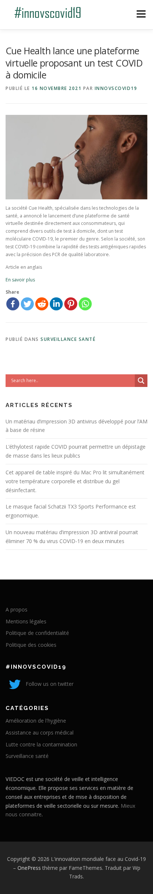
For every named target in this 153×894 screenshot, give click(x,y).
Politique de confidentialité (37, 632)
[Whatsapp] (85, 303)
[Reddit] (41, 303)
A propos (16, 609)
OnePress (29, 867)
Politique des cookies (31, 644)
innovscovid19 (116, 88)
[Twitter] (27, 303)
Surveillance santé (67, 339)
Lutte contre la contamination (41, 744)
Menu (140, 14)
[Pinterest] (70, 303)
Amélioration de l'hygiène (36, 720)
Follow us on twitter (49, 683)
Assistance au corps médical (40, 732)
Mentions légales (26, 621)
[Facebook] (12, 303)
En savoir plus (20, 280)
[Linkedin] (56, 303)
